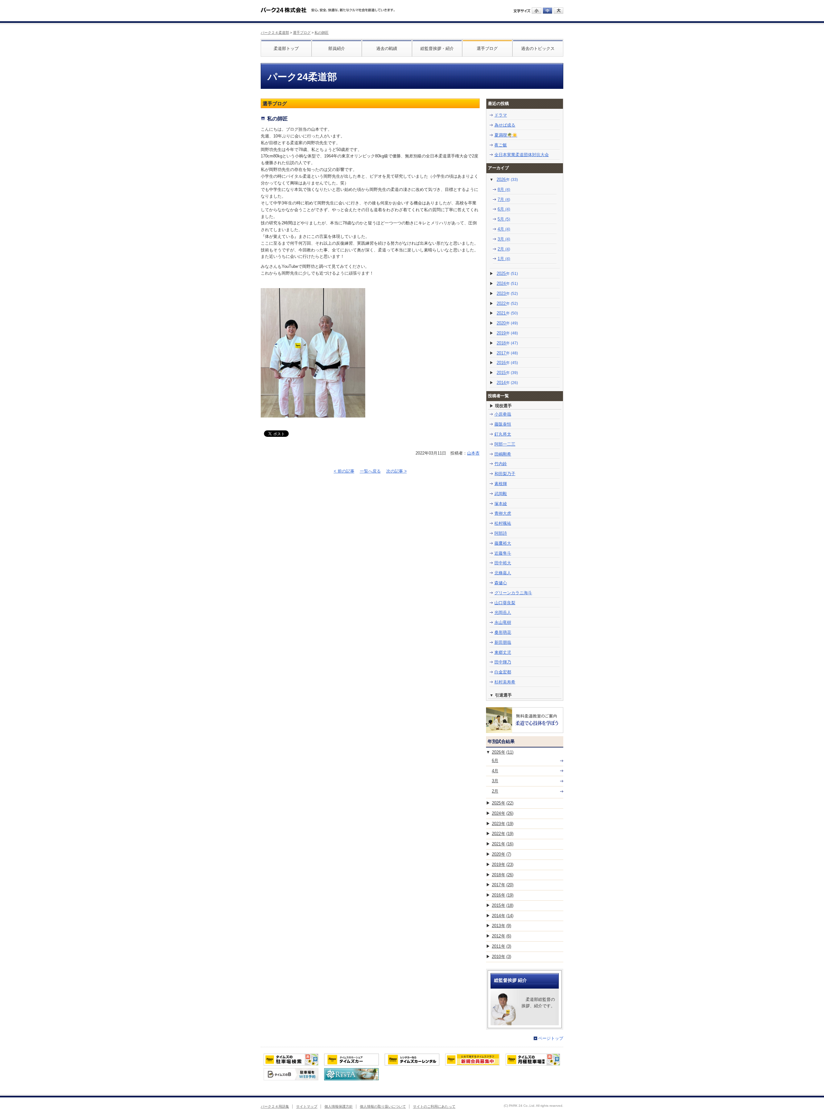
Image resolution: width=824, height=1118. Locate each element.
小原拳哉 (502, 414)
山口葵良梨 (504, 602)
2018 (507, 343)
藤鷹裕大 (502, 543)
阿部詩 (500, 533)
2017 (507, 353)
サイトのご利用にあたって (434, 1106)
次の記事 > (396, 471)
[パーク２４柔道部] (283, 8)
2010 (501, 956)
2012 (501, 936)
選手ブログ (302, 32)
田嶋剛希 (502, 454)
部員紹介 (336, 48)
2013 (501, 925)
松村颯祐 (502, 523)
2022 (507, 303)
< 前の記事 (344, 471)
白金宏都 (502, 672)
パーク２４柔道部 (275, 32)
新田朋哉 (502, 642)
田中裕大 (502, 562)
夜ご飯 (500, 145)
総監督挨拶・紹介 (437, 48)
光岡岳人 (502, 612)
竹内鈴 (500, 463)
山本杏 (473, 453)
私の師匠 (321, 32)
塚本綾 (500, 503)
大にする (558, 10)
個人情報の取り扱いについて (383, 1106)
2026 (507, 179)
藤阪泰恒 (502, 424)
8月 (504, 189)
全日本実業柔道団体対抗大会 (521, 154)
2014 (507, 382)
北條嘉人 (502, 572)
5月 (504, 219)
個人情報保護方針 (338, 1106)
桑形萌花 (502, 632)
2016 (507, 362)
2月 (504, 249)
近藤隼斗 (502, 553)
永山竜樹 (502, 622)
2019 (507, 333)
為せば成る (504, 125)
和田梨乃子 (504, 473)
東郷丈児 (502, 652)
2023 (507, 293)
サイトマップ (306, 1106)
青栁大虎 (502, 513)
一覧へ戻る (370, 471)
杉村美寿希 (504, 682)
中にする (547, 10)
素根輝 (500, 483)
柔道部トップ (286, 48)
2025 (507, 273)
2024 (507, 283)
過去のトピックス (538, 48)
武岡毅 (500, 493)
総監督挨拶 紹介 (510, 980)
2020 (507, 323)
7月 (504, 199)
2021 (507, 313)
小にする (536, 10)
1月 (504, 258)
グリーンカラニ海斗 (513, 592)
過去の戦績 (386, 48)
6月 (504, 209)
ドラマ (500, 115)
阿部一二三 (504, 444)
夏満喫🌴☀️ (505, 135)
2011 (501, 946)
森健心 (500, 582)
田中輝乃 (502, 662)
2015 (507, 372)
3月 (504, 239)
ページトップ (550, 1038)
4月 (504, 229)
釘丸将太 (502, 434)
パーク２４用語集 (275, 1106)
